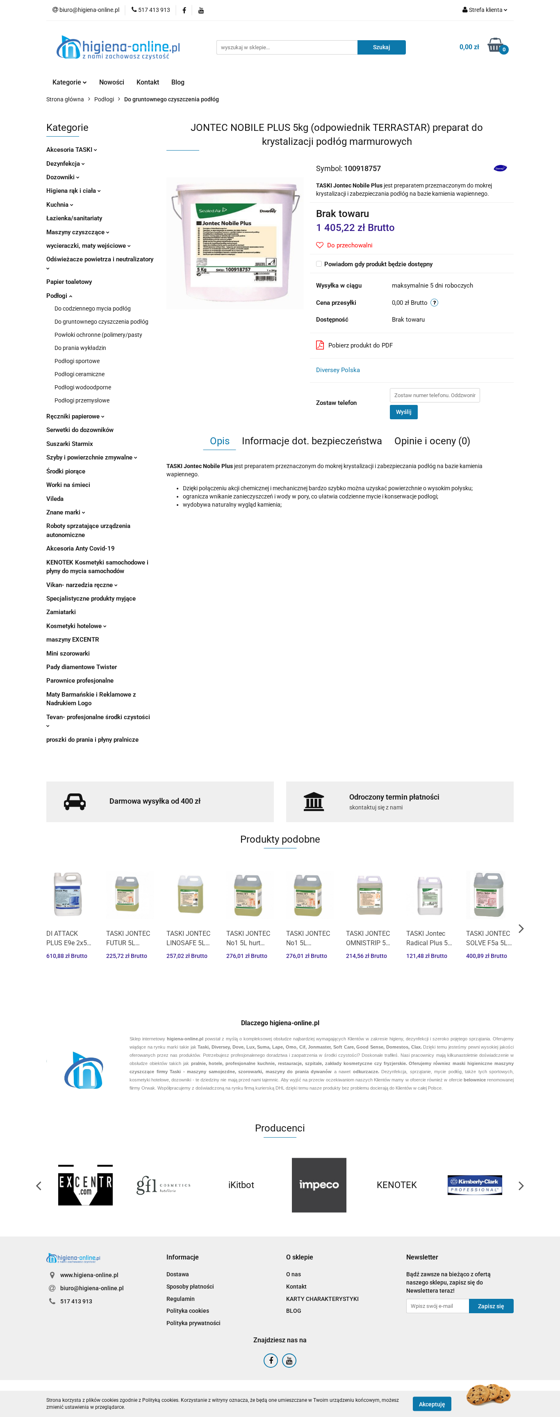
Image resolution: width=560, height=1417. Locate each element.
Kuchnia (58, 204)
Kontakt (148, 82)
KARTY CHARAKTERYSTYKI (322, 1299)
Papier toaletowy (69, 282)
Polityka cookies (187, 1310)
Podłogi (57, 295)
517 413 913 (76, 1301)
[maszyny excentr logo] (85, 1185)
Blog (177, 82)
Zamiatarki (61, 612)
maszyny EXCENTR (72, 639)
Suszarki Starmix (69, 444)
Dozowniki (61, 177)
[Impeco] (319, 1185)
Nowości (111, 82)
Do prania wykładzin (80, 348)
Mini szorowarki (68, 653)
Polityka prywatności (193, 1323)
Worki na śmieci (68, 485)
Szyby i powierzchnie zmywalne (90, 457)
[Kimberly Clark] (475, 1185)
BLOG (293, 1310)
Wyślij (404, 412)
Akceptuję (432, 1404)
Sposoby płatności (190, 1286)
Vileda (55, 499)
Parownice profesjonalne (80, 680)
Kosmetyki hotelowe (74, 626)
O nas (293, 1274)
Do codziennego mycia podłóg (93, 308)
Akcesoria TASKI (70, 149)
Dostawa (177, 1274)
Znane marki (64, 512)
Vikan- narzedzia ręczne (80, 585)
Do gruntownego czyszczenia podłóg (101, 321)
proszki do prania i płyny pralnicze (92, 739)
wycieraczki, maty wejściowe (86, 245)
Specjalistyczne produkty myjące (91, 598)
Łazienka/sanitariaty (74, 218)
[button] (182, 1257)
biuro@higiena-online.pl (92, 1288)
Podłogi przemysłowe (82, 400)
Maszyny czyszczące (76, 232)
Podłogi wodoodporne (83, 387)
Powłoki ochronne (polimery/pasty (98, 334)
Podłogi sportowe (77, 361)
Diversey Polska (338, 370)
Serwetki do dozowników (80, 430)
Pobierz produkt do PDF (360, 345)
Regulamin (180, 1299)
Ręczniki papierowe (73, 416)
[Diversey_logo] (500, 168)
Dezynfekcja (64, 163)
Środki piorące (65, 471)
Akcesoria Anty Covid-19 (80, 548)
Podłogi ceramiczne (80, 374)
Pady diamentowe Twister (81, 667)
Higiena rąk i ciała (72, 190)
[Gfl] (163, 1185)
